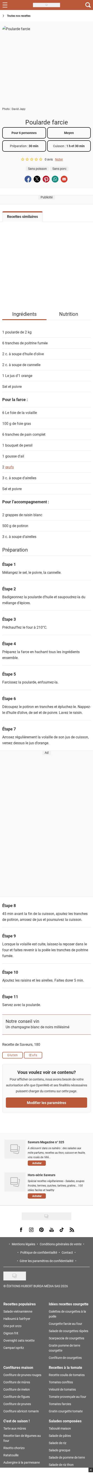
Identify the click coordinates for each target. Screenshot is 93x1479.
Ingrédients (24, 314)
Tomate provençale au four (67, 1396)
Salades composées (65, 1420)
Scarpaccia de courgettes (66, 1338)
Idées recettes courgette (68, 1303)
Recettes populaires (19, 1303)
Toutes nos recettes (18, 15)
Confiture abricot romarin (21, 1411)
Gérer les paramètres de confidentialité (46, 1261)
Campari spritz (13, 1347)
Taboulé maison (60, 1428)
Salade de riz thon (61, 1464)
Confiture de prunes (17, 1404)
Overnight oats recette (19, 1340)
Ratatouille (11, 1455)
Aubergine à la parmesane (21, 1462)
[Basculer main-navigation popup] (5, 5)
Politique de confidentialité (38, 1252)
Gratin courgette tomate (66, 1411)
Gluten (12, 1055)
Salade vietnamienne (17, 1311)
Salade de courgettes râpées (68, 1331)
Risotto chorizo (14, 1448)
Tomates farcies (60, 1404)
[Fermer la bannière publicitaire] (90, 1473)
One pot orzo (12, 1326)
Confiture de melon (16, 1389)
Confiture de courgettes (65, 1357)
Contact (67, 1252)
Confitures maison (18, 1367)
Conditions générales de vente (60, 1244)
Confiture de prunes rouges (22, 1375)
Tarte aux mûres (14, 1428)
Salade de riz (57, 1443)
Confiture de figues (16, 1396)
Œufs (33, 1055)
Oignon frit (10, 1333)
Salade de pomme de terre (67, 1457)
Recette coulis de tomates (67, 1375)
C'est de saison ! (16, 1420)
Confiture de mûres (16, 1382)
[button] (57, 1163)
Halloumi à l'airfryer (16, 1318)
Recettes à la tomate (65, 1367)
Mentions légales (23, 1244)
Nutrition (68, 314)
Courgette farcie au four (65, 1323)
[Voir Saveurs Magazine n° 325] (15, 1149)
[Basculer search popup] (88, 5)
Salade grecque (59, 1450)
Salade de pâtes (60, 1435)
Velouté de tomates (62, 1389)
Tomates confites (61, 1382)
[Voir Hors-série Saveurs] (15, 1182)
